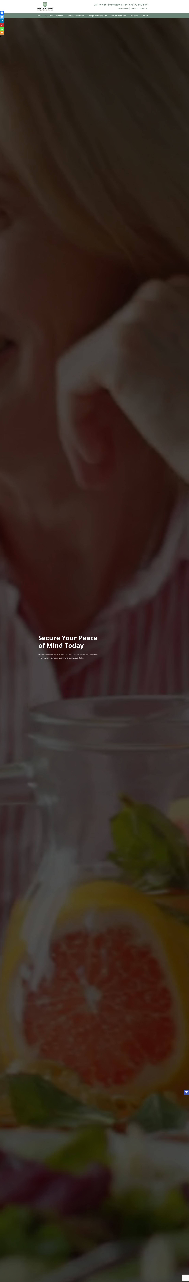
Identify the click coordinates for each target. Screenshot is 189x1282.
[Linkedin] (2, 21)
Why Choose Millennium (54, 16)
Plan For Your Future (118, 16)
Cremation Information (75, 16)
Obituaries (134, 16)
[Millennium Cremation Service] (45, 6)
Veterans (144, 16)
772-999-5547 (141, 4)
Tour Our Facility (123, 8)
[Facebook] (2, 13)
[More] (2, 33)
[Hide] (1, 36)
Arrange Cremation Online (97, 16)
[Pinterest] (2, 25)
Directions (134, 8)
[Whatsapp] (2, 29)
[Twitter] (2, 17)
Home (39, 16)
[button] (186, 1092)
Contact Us (143, 8)
